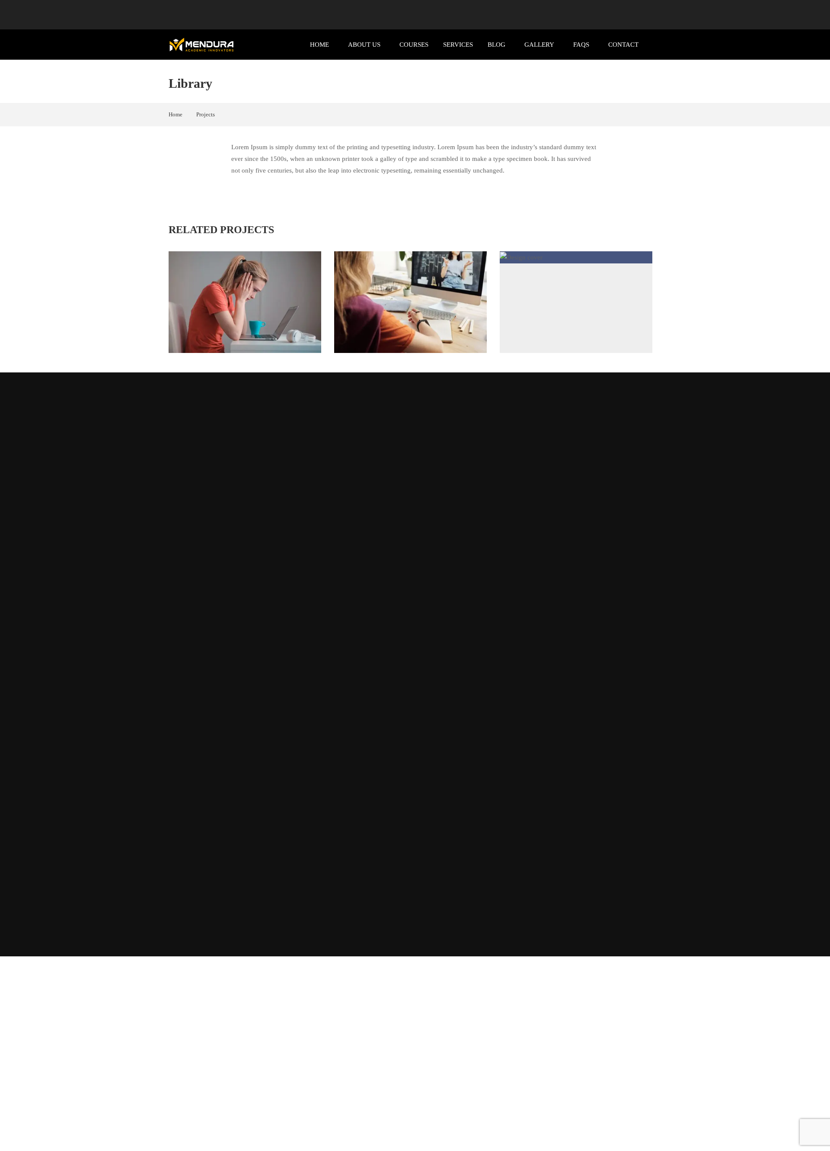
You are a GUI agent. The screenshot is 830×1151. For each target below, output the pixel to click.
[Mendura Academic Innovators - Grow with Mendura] (202, 44)
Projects (205, 114)
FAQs (581, 44)
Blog (496, 44)
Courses (413, 44)
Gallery (539, 44)
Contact (623, 44)
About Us (364, 44)
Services (458, 44)
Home (319, 44)
